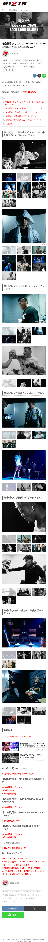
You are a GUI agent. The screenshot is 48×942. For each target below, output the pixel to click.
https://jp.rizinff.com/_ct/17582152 (16, 737)
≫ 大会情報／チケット (12, 787)
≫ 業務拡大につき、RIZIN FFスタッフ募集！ (22, 868)
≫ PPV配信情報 (9, 794)
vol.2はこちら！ (31, 92)
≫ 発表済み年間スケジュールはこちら (19, 774)
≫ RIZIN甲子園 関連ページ (14, 848)
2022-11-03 (14, 53)
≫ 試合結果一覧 (9, 837)
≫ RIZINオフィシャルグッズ (14, 858)
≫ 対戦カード (8, 790)
